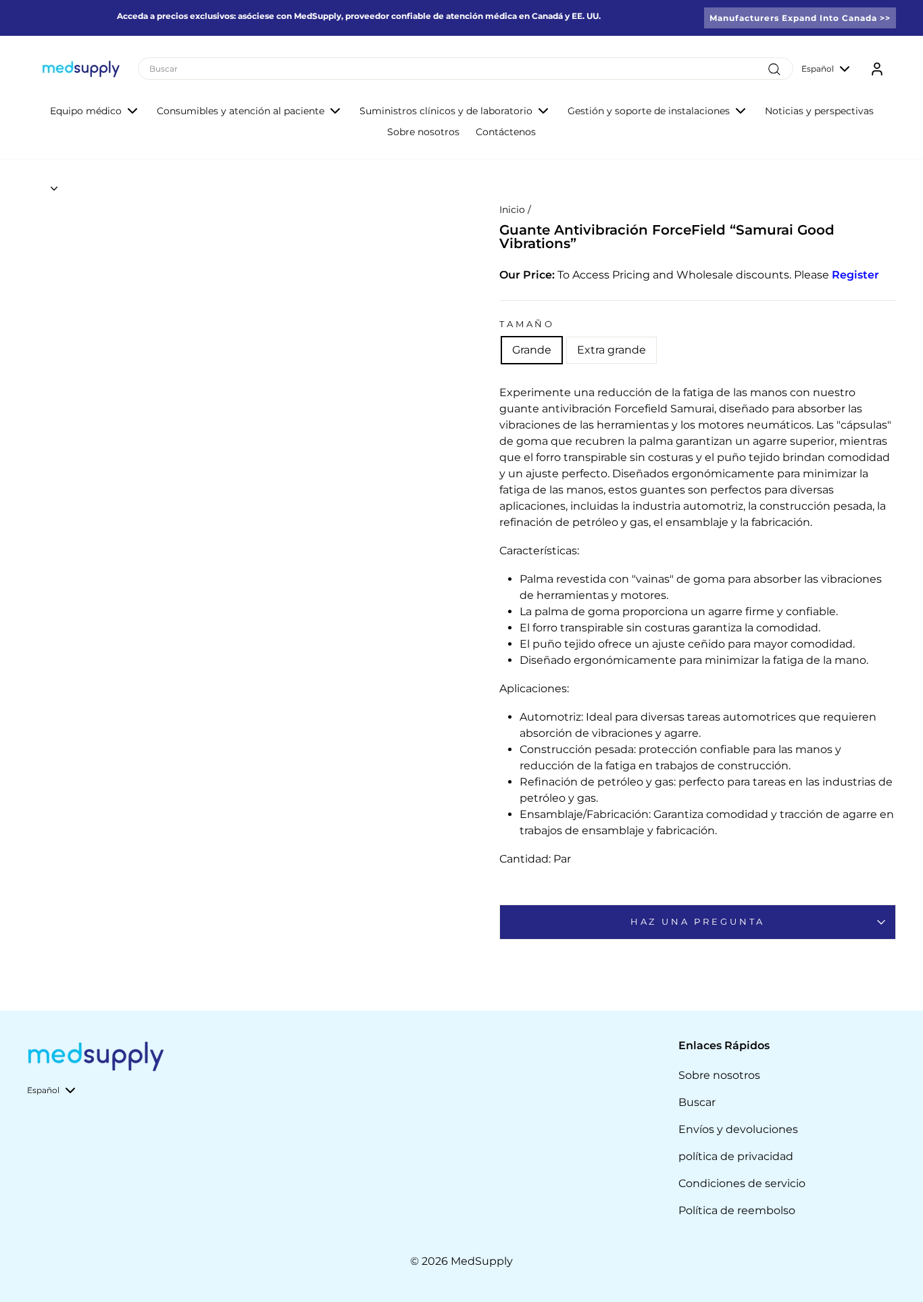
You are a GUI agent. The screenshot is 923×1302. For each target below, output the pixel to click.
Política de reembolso (736, 1210)
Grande (531, 349)
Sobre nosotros (423, 132)
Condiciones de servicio (741, 1183)
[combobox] (465, 68)
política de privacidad (735, 1156)
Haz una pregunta (697, 922)
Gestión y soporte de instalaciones (649, 111)
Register (855, 274)
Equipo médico (86, 111)
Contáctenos (506, 132)
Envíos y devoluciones (738, 1129)
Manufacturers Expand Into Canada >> (800, 18)
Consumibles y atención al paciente (240, 111)
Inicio (512, 209)
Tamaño (527, 324)
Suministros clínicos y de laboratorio (445, 111)
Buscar (697, 1102)
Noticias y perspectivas (819, 111)
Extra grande (611, 349)
